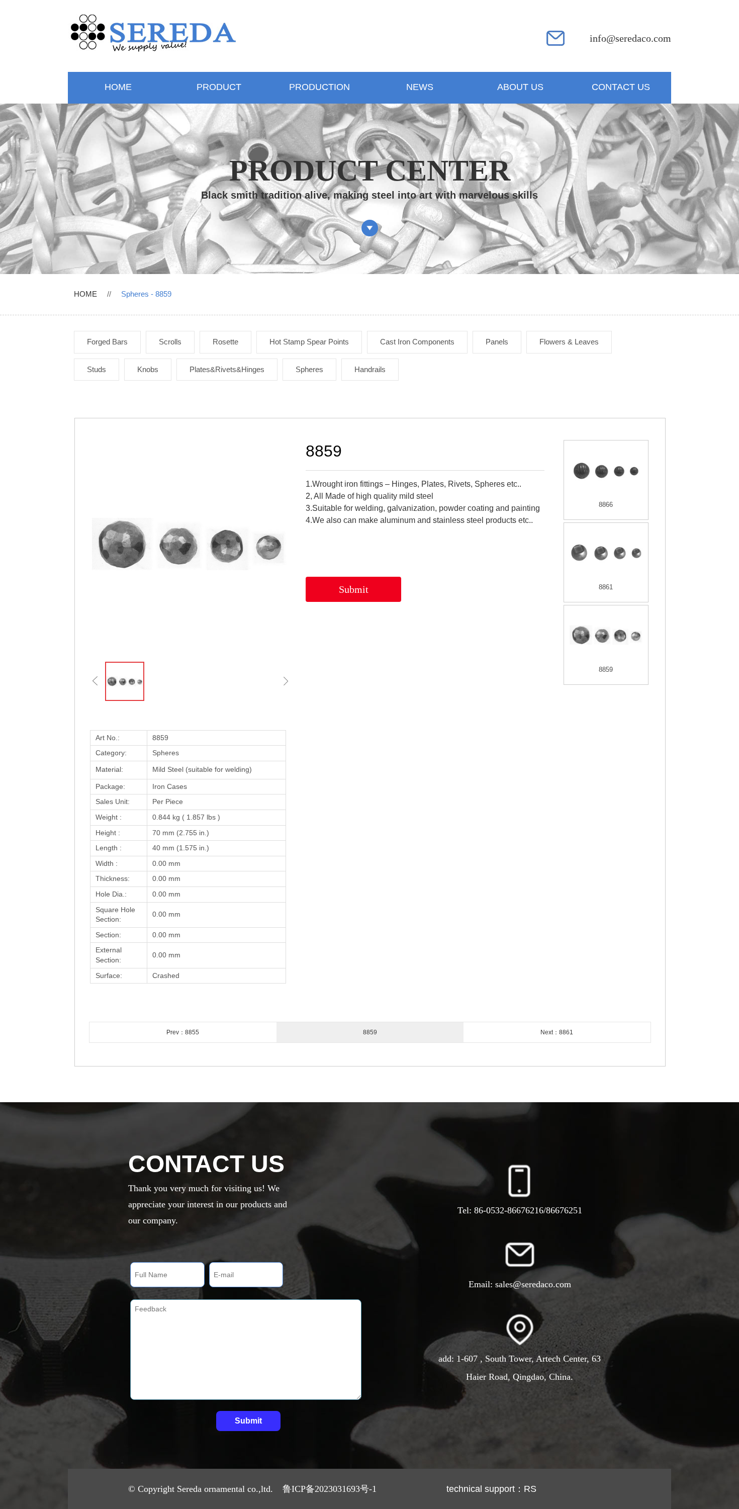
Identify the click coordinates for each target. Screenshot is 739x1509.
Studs (96, 369)
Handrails (370, 369)
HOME (118, 87)
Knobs (147, 369)
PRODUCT (219, 87)
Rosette (225, 341)
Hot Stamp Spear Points (309, 341)
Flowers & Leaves (569, 341)
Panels (497, 341)
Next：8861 (556, 1032)
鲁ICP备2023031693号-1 (330, 1489)
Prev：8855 (182, 1032)
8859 (606, 669)
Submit (353, 589)
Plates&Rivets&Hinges (227, 369)
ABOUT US (520, 87)
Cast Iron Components (417, 341)
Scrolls (170, 341)
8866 (606, 504)
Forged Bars (107, 341)
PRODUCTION (319, 87)
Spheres (309, 369)
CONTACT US (621, 87)
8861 (606, 587)
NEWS (419, 87)
